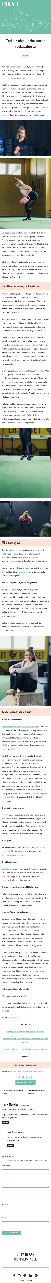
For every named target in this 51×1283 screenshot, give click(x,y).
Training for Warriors (40, 1071)
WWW (4, 1217)
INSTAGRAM (31, 1065)
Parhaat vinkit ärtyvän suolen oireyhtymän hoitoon (25, 1049)
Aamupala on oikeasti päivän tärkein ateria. (20, 726)
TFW (19, 1071)
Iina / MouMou (10, 1104)
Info (25, 1271)
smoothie (19, 855)
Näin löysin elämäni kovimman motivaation (25, 1031)
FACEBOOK (19, 1065)
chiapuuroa (7, 855)
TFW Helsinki (27, 1071)
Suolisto (5, 869)
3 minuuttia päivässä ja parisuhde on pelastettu (12, 1092)
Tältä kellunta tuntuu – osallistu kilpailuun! (36, 1092)
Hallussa (21, 572)
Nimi (3, 1191)
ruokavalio (12, 1071)
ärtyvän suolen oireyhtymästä (25, 345)
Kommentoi (22, 1082)
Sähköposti (6, 1204)
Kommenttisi (6, 1166)
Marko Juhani (13, 1017)
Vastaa (5, 1123)
